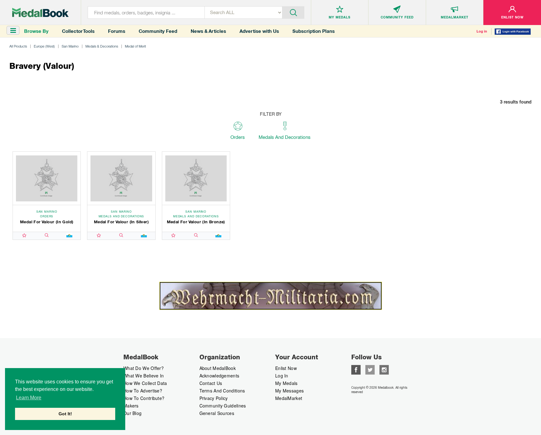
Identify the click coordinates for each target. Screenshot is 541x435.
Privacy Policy (213, 398)
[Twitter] (370, 369)
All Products (18, 46)
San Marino (70, 46)
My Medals (286, 383)
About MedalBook (217, 368)
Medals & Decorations (101, 46)
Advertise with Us (259, 31)
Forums (116, 31)
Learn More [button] (28, 397)
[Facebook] (356, 369)
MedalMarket (288, 398)
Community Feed (158, 31)
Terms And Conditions (222, 390)
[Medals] (40, 12)
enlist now (286, 368)
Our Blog (132, 413)
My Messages (289, 390)
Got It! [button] (65, 413)
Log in (482, 31)
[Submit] (293, 12)
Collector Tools (78, 31)
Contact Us (210, 383)
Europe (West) (44, 46)
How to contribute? (143, 398)
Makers (131, 405)
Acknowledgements (219, 375)
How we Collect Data (145, 383)
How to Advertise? (142, 390)
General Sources (216, 413)
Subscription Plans (313, 31)
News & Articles (208, 31)
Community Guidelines (222, 405)
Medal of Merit (135, 46)
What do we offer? (143, 368)
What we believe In (143, 375)
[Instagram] (384, 369)
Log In (281, 375)
